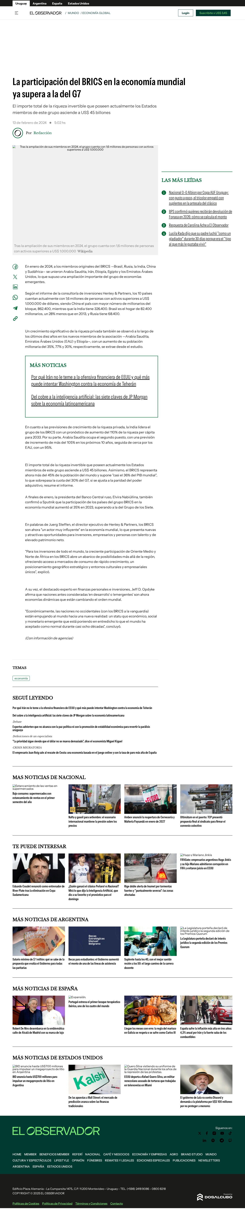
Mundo (73, 12)
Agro (174, 1154)
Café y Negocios (116, 1154)
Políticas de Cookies (26, 1203)
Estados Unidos (78, 3)
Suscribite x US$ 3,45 (213, 13)
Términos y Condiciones (91, 1203)
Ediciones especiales (153, 1160)
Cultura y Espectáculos (32, 1160)
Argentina (39, 3)
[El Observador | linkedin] (204, 1140)
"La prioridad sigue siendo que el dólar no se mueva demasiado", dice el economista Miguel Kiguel (67, 741)
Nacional (92, 1154)
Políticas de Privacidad (57, 1203)
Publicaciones (184, 1160)
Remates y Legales (119, 1160)
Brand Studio (192, 1154)
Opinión (78, 1160)
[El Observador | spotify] (213, 1140)
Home (17, 1154)
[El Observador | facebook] (206, 1133)
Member (30, 1154)
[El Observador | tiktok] (230, 1133)
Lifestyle (61, 1160)
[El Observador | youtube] (222, 1133)
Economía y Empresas (149, 1154)
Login (185, 13)
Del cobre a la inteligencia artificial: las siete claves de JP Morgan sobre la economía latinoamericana (68, 715)
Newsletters (209, 1160)
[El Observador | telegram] (222, 1140)
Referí (77, 1154)
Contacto (116, 1203)
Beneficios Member (54, 1154)
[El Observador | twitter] (199, 1133)
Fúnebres (94, 1160)
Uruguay (21, 3)
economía (21, 678)
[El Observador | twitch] (230, 1140)
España (57, 3)
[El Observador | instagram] (214, 1133)
